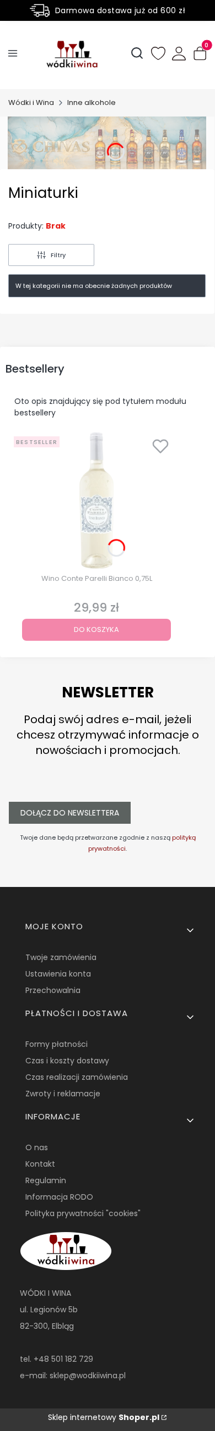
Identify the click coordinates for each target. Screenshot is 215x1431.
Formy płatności (56, 1044)
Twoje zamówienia (60, 957)
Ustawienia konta (58, 973)
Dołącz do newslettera (69, 812)
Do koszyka (96, 629)
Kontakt (40, 1163)
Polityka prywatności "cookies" (83, 1213)
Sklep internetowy (103, 1417)
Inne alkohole (91, 102)
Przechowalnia (52, 990)
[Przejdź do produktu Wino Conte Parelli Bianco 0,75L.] (96, 500)
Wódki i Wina (31, 102)
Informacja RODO (59, 1196)
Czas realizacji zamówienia (76, 1077)
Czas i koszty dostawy (67, 1060)
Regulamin (45, 1180)
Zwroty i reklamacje (62, 1093)
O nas (36, 1147)
